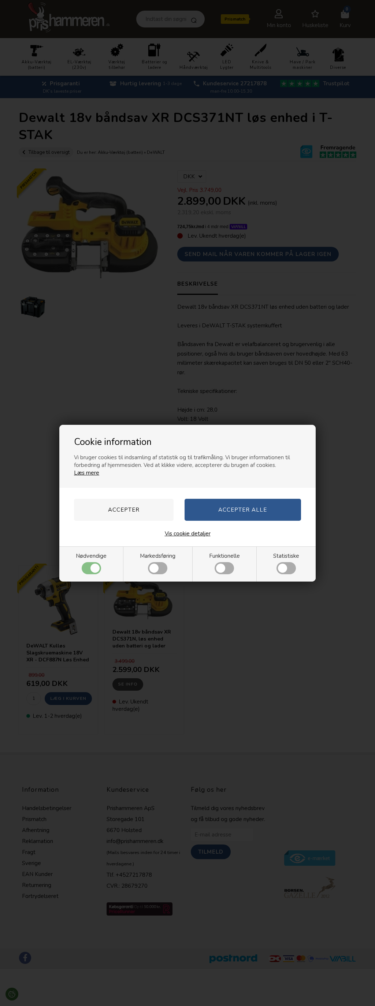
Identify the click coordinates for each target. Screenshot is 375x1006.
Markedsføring (157, 556)
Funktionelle (224, 556)
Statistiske (286, 556)
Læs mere (86, 472)
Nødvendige (91, 556)
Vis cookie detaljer (188, 533)
